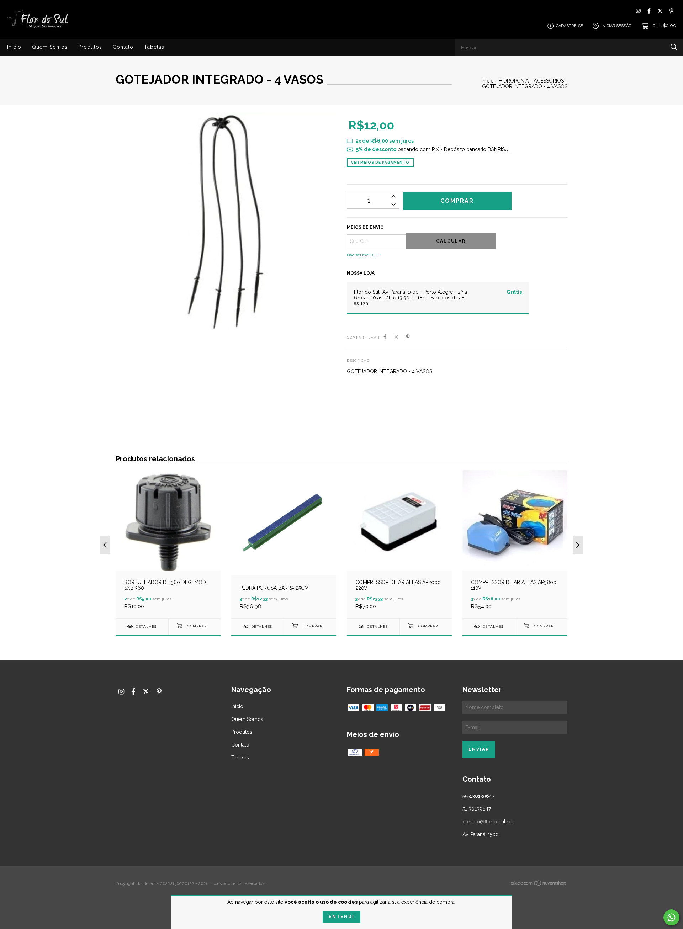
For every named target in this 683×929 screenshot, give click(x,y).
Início (14, 47)
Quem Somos (50, 47)
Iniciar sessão (616, 25)
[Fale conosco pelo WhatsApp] (671, 917)
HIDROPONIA (514, 81)
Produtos (90, 47)
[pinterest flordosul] (671, 10)
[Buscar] (674, 47)
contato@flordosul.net (488, 821)
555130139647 (478, 796)
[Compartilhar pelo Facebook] (385, 337)
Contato (123, 47)
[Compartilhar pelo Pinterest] (408, 337)
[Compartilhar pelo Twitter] (396, 337)
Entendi (341, 916)
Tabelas (154, 47)
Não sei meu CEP (363, 255)
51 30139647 (476, 809)
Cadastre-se (569, 25)
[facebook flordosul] (649, 10)
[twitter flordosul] (660, 10)
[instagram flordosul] (638, 10)
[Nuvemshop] (538, 884)
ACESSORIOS (549, 81)
